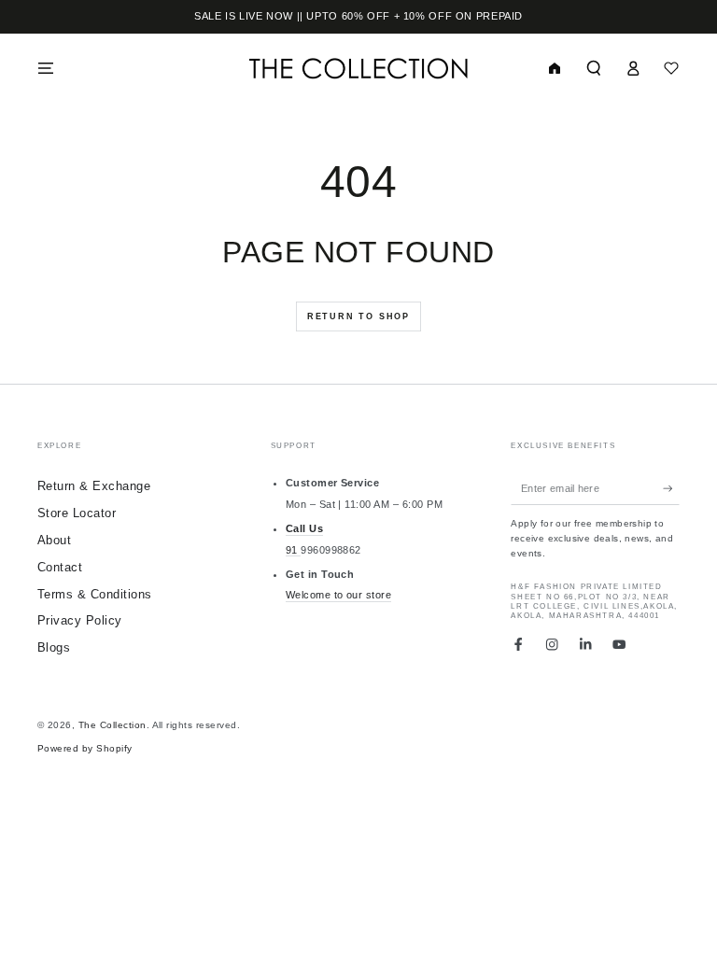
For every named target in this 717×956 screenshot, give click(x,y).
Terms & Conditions (94, 594)
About (54, 540)
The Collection (112, 725)
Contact (59, 567)
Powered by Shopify (85, 748)
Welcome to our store (339, 594)
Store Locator (76, 513)
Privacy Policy (79, 620)
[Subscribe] (671, 487)
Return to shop (358, 316)
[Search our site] (593, 67)
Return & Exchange (93, 486)
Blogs (53, 647)
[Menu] (45, 67)
